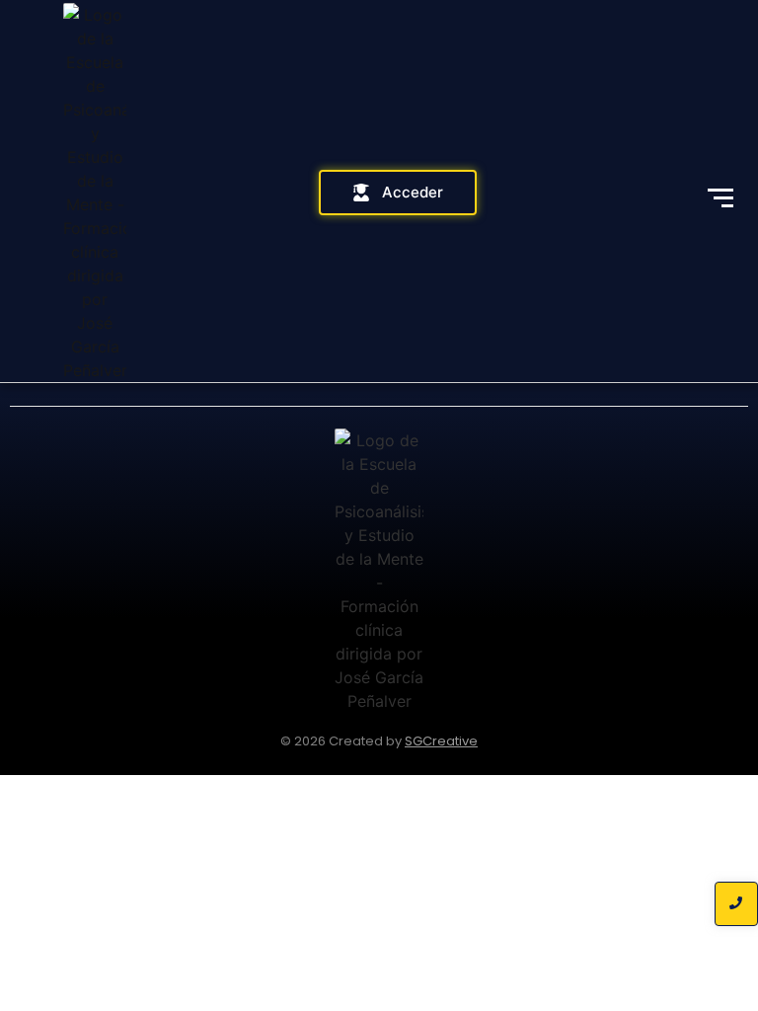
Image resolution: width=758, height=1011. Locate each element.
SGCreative (441, 741)
